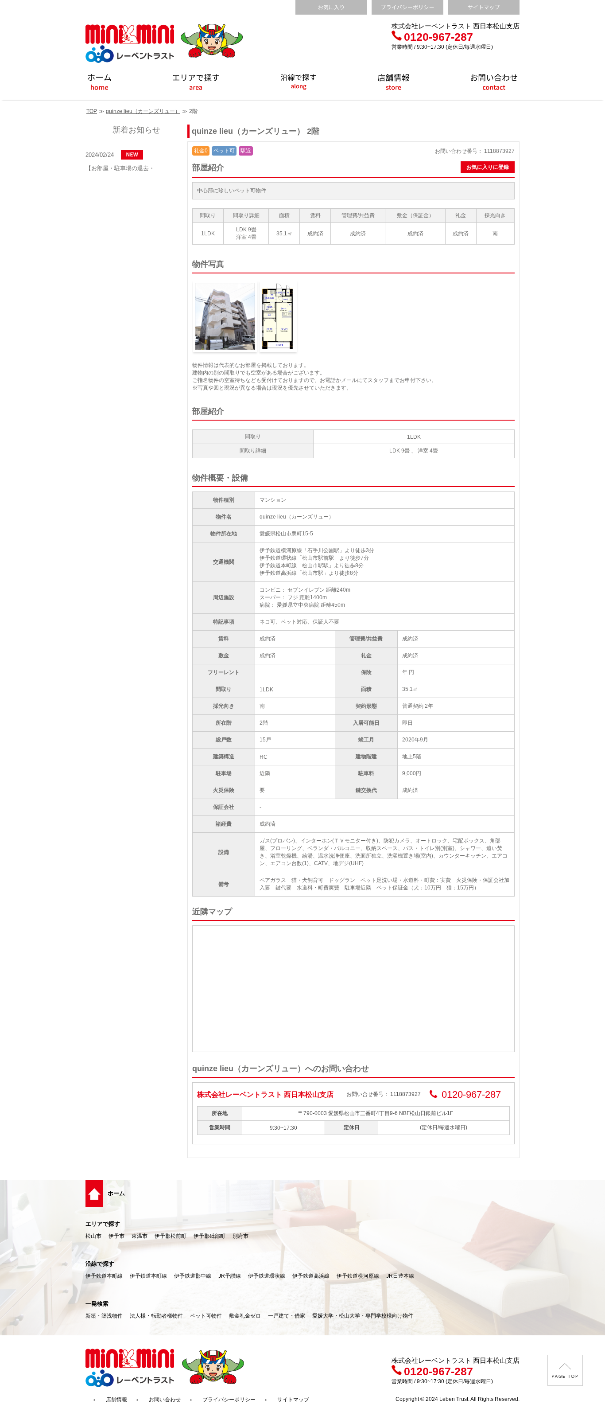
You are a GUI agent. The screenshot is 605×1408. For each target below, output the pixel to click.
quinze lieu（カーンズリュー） (143, 111)
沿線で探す (99, 1263)
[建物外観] (225, 316)
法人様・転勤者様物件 (156, 1316)
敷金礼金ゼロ (245, 1316)
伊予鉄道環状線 (266, 1276)
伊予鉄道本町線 (104, 1276)
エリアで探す (102, 1224)
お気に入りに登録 (487, 167)
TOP (91, 111)
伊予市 (116, 1236)
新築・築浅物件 (104, 1316)
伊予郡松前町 (170, 1236)
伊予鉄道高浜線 (311, 1276)
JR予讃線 (229, 1276)
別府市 (240, 1236)
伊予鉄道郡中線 (192, 1276)
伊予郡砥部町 (209, 1236)
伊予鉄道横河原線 (358, 1276)
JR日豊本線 (400, 1276)
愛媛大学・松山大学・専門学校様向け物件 (362, 1316)
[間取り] (278, 316)
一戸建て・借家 (286, 1316)
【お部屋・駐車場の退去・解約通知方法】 (125, 168)
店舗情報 (116, 1399)
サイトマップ (293, 1399)
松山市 (93, 1236)
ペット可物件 (206, 1316)
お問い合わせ (165, 1399)
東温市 (139, 1236)
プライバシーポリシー (229, 1399)
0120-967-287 (438, 37)
